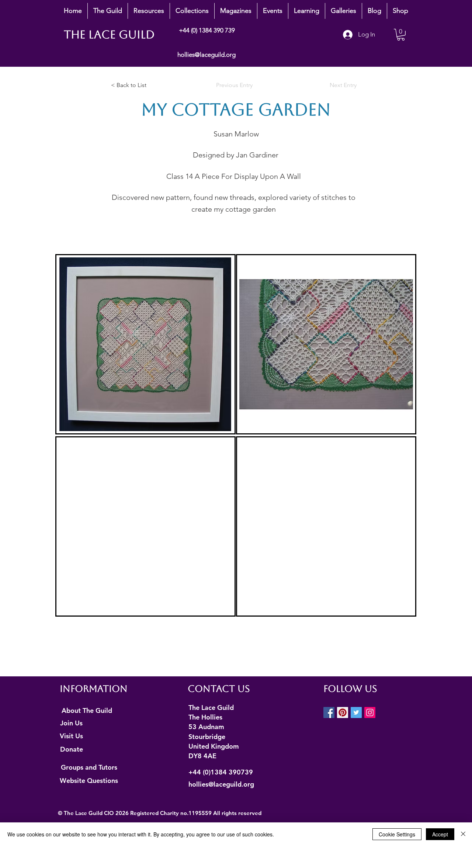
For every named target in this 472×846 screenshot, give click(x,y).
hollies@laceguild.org (206, 54)
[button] (108, 11)
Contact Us (219, 688)
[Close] (463, 834)
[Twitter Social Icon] (356, 712)
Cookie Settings (397, 834)
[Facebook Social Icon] (328, 712)
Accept (440, 834)
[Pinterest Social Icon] (342, 712)
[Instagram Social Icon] (369, 712)
